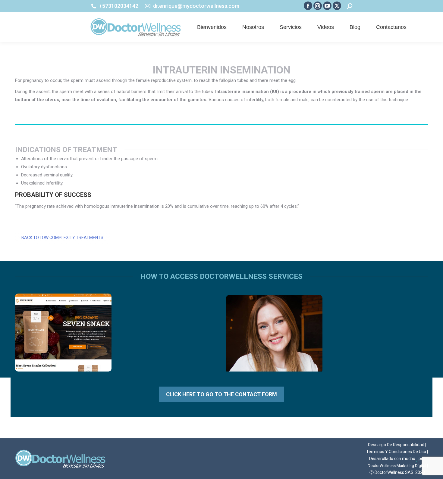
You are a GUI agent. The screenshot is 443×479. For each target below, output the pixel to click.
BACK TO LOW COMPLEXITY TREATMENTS (62, 237)
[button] (348, 19)
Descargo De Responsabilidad (396, 444)
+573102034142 (118, 6)
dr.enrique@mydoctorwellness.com (196, 6)
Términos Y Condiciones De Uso (396, 451)
